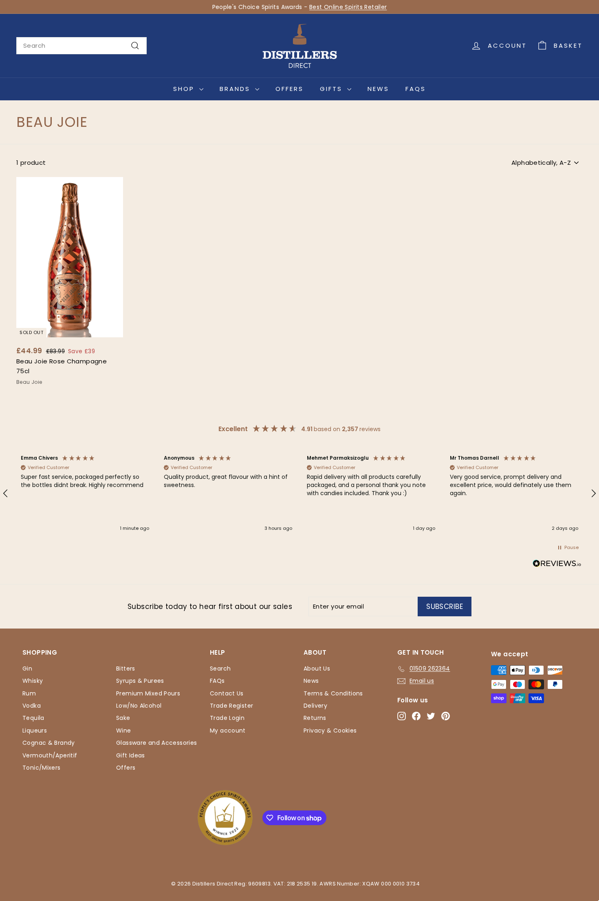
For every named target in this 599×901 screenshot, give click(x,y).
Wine (123, 730)
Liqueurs (34, 730)
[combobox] (81, 45)
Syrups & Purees (140, 681)
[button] (84, 493)
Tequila (33, 718)
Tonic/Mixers (41, 768)
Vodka (31, 706)
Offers (289, 88)
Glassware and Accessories (156, 743)
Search (220, 668)
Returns (315, 718)
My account (228, 730)
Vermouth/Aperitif (49, 755)
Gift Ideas (130, 755)
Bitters (125, 668)
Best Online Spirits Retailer (348, 7)
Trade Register (231, 706)
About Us (317, 668)
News (378, 88)
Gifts (332, 88)
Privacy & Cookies (330, 730)
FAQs (415, 88)
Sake (123, 718)
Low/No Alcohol (138, 706)
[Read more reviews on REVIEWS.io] (557, 565)
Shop (185, 88)
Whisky (32, 681)
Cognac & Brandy (48, 743)
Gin (27, 668)
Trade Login (227, 718)
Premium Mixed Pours (148, 693)
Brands (236, 88)
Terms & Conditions (333, 693)
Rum (29, 693)
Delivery (315, 706)
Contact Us (227, 693)
